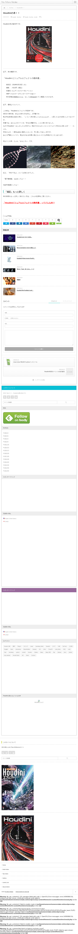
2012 (6, 470)
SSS (64, 649)
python (18, 652)
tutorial (23, 652)
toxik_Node (58, 649)
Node (27, 655)
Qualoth (48, 646)
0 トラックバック (67, 301)
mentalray (11, 652)
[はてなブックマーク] (26, 223)
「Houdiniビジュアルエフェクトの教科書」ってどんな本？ (29, 203)
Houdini (14, 17)
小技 (59, 646)
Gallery (36, 652)
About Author (6, 887)
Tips (5, 652)
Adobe (70, 652)
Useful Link (6, 882)
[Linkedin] (19, 223)
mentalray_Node (39, 646)
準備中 (19, 279)
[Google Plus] (32, 220)
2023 (6, 438)
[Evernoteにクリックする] (59, 224)
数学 (14, 646)
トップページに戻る (40, 380)
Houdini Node (16, 655)
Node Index (6, 869)
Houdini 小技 (7, 646)
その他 (35, 17)
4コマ (54, 646)
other (44, 649)
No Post (19, 17)
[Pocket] (46, 220)
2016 (6, 459)
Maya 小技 (48, 652)
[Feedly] (52, 223)
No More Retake (9, 2)
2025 (6, 433)
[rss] (4, 397)
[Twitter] (6, 223)
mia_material (7, 655)
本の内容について (39, 702)
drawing (34, 649)
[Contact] (16, 397)
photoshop (18, 649)
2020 (6, 447)
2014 (6, 465)
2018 (6, 453)
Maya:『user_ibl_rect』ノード (25, 269)
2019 (6, 450)
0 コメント (54, 301)
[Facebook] (13, 223)
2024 (6, 435)
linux (65, 652)
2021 (6, 444)
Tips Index (5, 874)
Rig (54, 652)
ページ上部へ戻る (75, 891)
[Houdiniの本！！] (39, 157)
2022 (6, 441)
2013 (6, 467)
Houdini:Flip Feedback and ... (25, 290)
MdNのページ (18, 97)
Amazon (33, 97)
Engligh (6, 649)
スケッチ (26, 646)
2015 (6, 462)
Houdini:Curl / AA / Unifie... (24, 237)
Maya (41, 652)
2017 (6, 456)
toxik (69, 649)
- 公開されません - (12, 318)
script (31, 646)
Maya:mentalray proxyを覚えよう (26, 247)
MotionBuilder (27, 649)
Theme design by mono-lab (22, 891)
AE (22, 655)
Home (4, 865)
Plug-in (19, 646)
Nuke (12, 649)
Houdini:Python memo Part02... (26, 258)
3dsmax (59, 652)
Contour (33, 655)
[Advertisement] (39, 495)
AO (40, 649)
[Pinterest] (39, 223)
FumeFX (51, 649)
